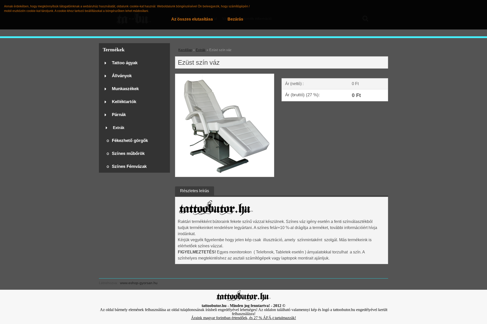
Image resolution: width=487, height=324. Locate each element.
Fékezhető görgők (130, 140)
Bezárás (235, 19)
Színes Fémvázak (129, 166)
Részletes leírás (194, 191)
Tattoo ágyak (124, 62)
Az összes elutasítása (192, 19)
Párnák (119, 114)
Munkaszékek (125, 88)
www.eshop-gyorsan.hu (139, 283)
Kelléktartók (124, 101)
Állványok (122, 75)
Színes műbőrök (128, 153)
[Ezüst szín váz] (224, 76)
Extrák (118, 127)
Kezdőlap (185, 50)
